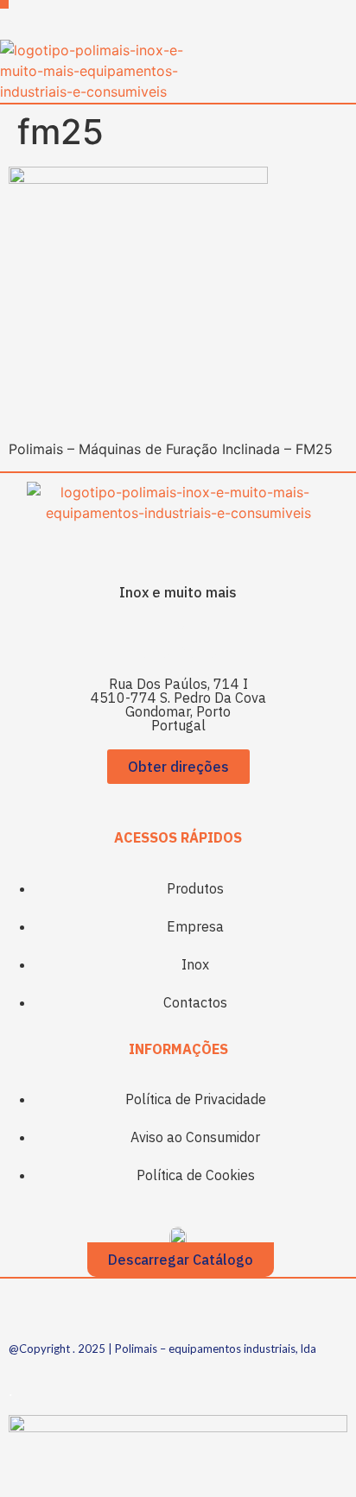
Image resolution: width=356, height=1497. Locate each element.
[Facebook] (154, 638)
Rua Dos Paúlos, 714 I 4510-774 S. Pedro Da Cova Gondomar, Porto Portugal (178, 704)
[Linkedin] (202, 638)
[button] (4, 4)
